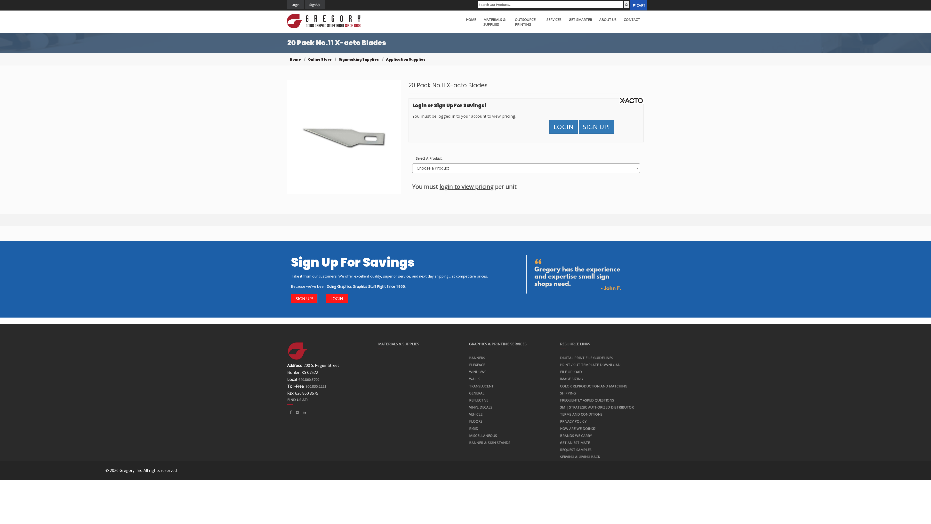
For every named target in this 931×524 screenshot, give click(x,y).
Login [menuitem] (295, 4)
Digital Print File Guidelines (586, 357)
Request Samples (576, 449)
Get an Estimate (575, 442)
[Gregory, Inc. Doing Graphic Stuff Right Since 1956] (325, 21)
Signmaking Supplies (359, 59)
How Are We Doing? (577, 428)
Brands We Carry (576, 435)
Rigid (473, 428)
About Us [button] (608, 19)
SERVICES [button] (554, 19)
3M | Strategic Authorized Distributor (597, 407)
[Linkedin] (297, 412)
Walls (474, 379)
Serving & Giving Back (580, 456)
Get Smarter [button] (580, 19)
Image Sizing (571, 379)
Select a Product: (429, 158)
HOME (471, 19)
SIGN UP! (596, 126)
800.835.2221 (315, 386)
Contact (632, 19)
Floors (475, 421)
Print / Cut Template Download (590, 364)
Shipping (568, 393)
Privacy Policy (573, 421)
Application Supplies (405, 59)
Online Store (320, 59)
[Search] (626, 4)
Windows (477, 371)
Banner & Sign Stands (489, 442)
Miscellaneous (483, 435)
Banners (477, 357)
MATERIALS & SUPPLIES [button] (494, 22)
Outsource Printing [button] (525, 22)
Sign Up (315, 4)
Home (295, 59)
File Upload (571, 371)
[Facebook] (291, 412)
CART (641, 5)
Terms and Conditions (581, 414)
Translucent (481, 386)
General (476, 393)
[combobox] (526, 168)
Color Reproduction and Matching (593, 386)
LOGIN (564, 126)
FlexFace (477, 364)
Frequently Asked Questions (587, 400)
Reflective (478, 400)
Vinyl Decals (480, 407)
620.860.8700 (308, 379)
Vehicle (475, 414)
